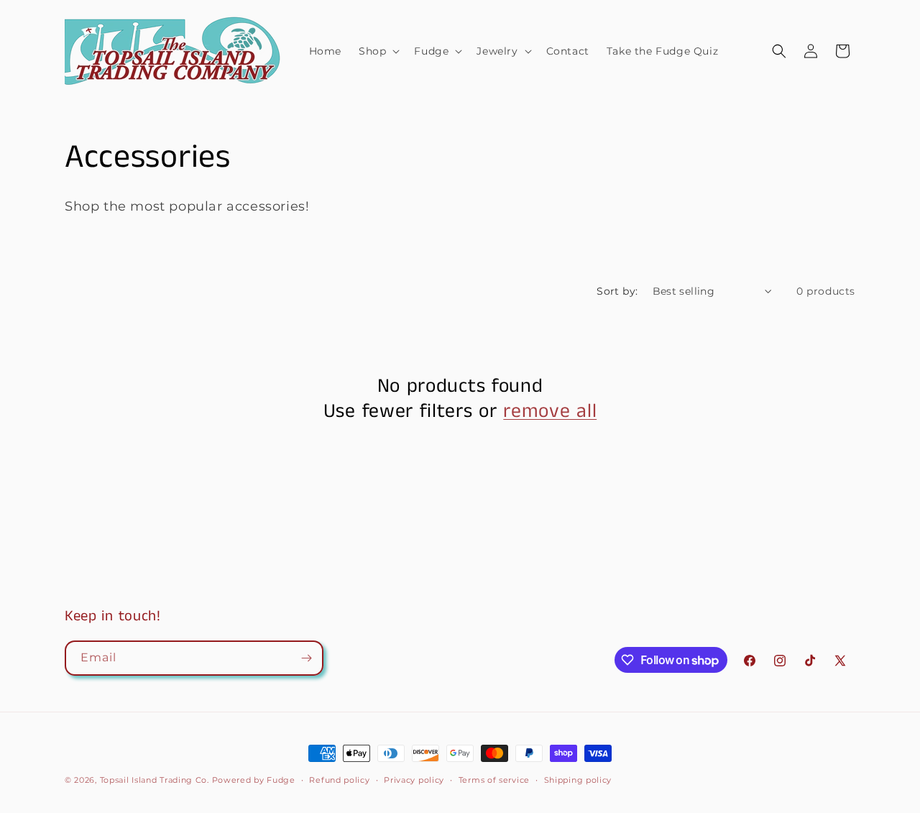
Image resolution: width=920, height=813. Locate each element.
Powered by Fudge (253, 780)
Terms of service (494, 780)
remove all (550, 412)
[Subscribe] (306, 658)
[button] (377, 51)
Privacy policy (414, 780)
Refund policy (339, 780)
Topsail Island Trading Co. (154, 780)
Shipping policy (578, 780)
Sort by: (617, 291)
